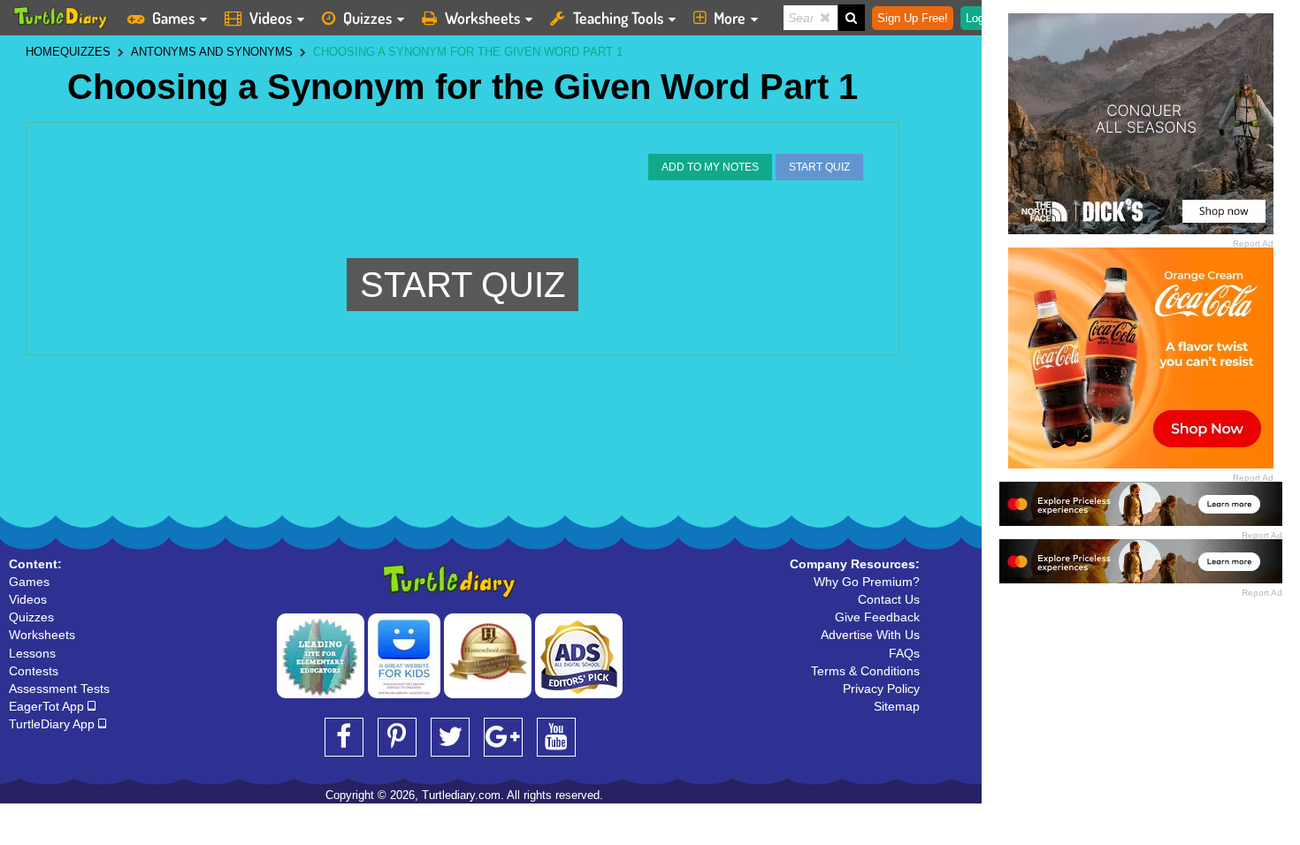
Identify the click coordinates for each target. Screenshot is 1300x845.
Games (173, 17)
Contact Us (889, 599)
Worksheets (482, 17)
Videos (270, 17)
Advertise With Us (870, 635)
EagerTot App (48, 706)
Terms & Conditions (865, 671)
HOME (43, 51)
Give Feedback (877, 617)
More (729, 17)
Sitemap (897, 706)
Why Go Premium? (867, 582)
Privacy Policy (881, 688)
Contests (33, 671)
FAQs (904, 653)
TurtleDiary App (53, 724)
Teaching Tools (618, 17)
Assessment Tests (59, 688)
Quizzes (367, 17)
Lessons (32, 653)
